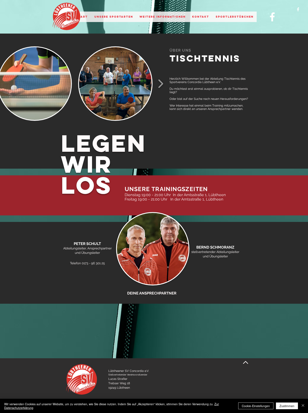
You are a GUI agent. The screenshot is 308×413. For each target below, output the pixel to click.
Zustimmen (287, 406)
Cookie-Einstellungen (256, 406)
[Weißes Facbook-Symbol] (298, 9)
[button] (113, 17)
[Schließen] (302, 406)
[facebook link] (272, 17)
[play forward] (160, 83)
